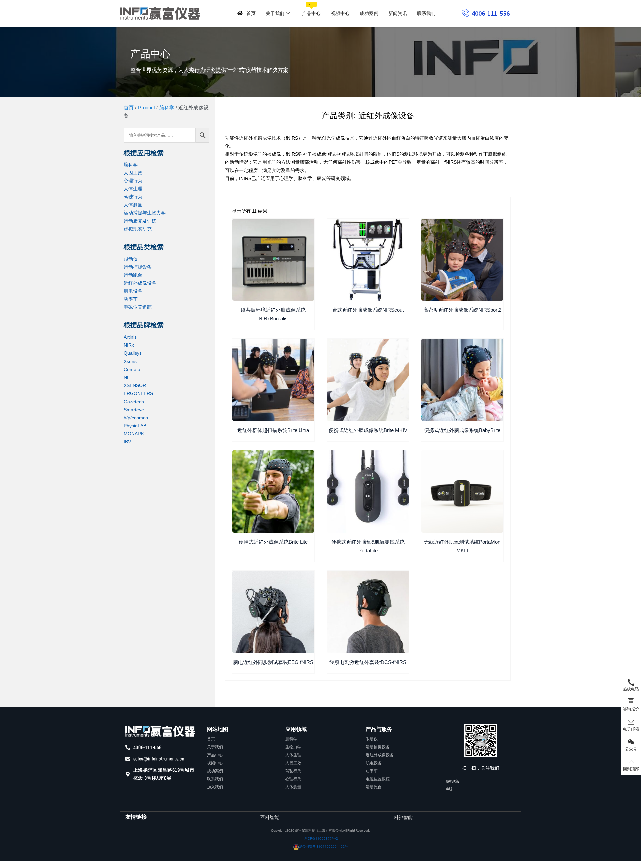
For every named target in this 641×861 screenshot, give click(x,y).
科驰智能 (403, 817)
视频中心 (340, 13)
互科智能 (269, 817)
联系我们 (426, 13)
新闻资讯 (397, 13)
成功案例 (369, 13)
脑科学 (166, 107)
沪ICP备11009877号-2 (320, 838)
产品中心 (311, 9)
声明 (449, 789)
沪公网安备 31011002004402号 (323, 846)
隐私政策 (452, 781)
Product (146, 107)
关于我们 (275, 13)
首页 (251, 13)
